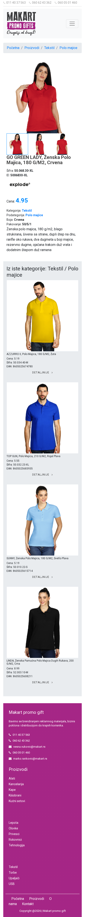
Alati (12, 778)
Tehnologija (17, 845)
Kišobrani (15, 795)
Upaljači (14, 878)
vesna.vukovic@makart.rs (29, 746)
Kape (12, 789)
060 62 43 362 (41, 2)
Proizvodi (31, 48)
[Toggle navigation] (72, 23)
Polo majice (68, 48)
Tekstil (49, 48)
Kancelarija (16, 784)
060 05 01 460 (67, 2)
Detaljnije (41, 372)
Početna (13, 48)
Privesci (14, 834)
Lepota (13, 822)
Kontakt (28, 904)
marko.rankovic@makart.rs (30, 758)
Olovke (13, 828)
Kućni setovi (17, 801)
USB (12, 884)
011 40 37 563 (16, 2)
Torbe (13, 872)
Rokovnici (15, 839)
